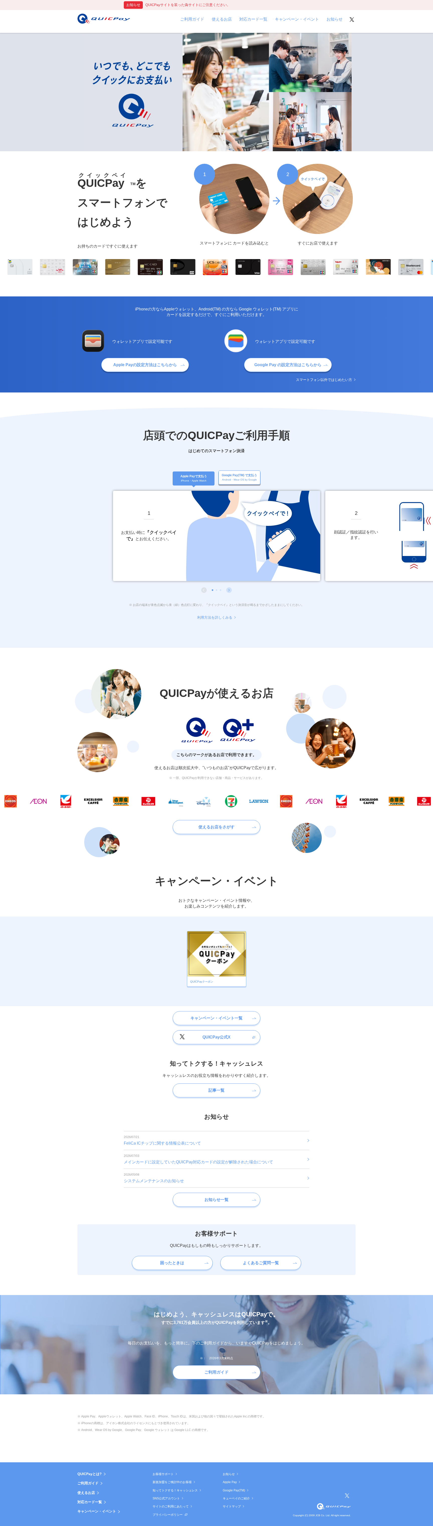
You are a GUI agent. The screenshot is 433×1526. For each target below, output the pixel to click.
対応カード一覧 (89, 1502)
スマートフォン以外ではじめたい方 (324, 380)
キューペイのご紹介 (236, 1498)
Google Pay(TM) (234, 1490)
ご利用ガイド (87, 1483)
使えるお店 (86, 1493)
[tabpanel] (217, 536)
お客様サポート (163, 1474)
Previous (204, 590)
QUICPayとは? (89, 1474)
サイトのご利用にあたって (171, 1506)
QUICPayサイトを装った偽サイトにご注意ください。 (187, 5)
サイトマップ (232, 1506)
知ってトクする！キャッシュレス (175, 1490)
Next (229, 590)
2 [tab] (216, 590)
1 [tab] (212, 590)
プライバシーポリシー (168, 1514)
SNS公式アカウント (166, 1498)
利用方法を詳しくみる (214, 617)
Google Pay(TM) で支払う (239, 477)
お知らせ (229, 1474)
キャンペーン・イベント (96, 1511)
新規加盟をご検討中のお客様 (172, 1482)
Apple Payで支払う (193, 478)
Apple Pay (230, 1482)
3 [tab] (220, 590)
